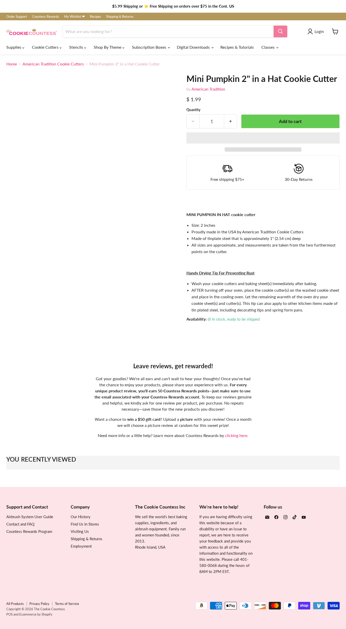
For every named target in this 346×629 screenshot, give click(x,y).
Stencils (76, 47)
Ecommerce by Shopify (35, 614)
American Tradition (208, 88)
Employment (81, 546)
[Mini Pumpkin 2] (16, 260)
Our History (80, 516)
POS (9, 614)
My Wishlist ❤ (74, 17)
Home (11, 64)
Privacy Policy (39, 604)
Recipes (95, 17)
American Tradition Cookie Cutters (53, 64)
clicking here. (236, 435)
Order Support (16, 17)
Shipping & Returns (119, 17)
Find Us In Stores (85, 524)
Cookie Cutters (46, 47)
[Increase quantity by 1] (230, 121)
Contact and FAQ (20, 524)
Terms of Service (67, 604)
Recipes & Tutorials (237, 47)
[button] (263, 138)
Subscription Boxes (149, 47)
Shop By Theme (108, 47)
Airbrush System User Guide (29, 516)
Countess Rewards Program (29, 531)
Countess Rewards (45, 17)
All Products (15, 604)
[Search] (280, 31)
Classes (268, 47)
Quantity (193, 110)
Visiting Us (80, 531)
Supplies (14, 47)
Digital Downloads (194, 47)
